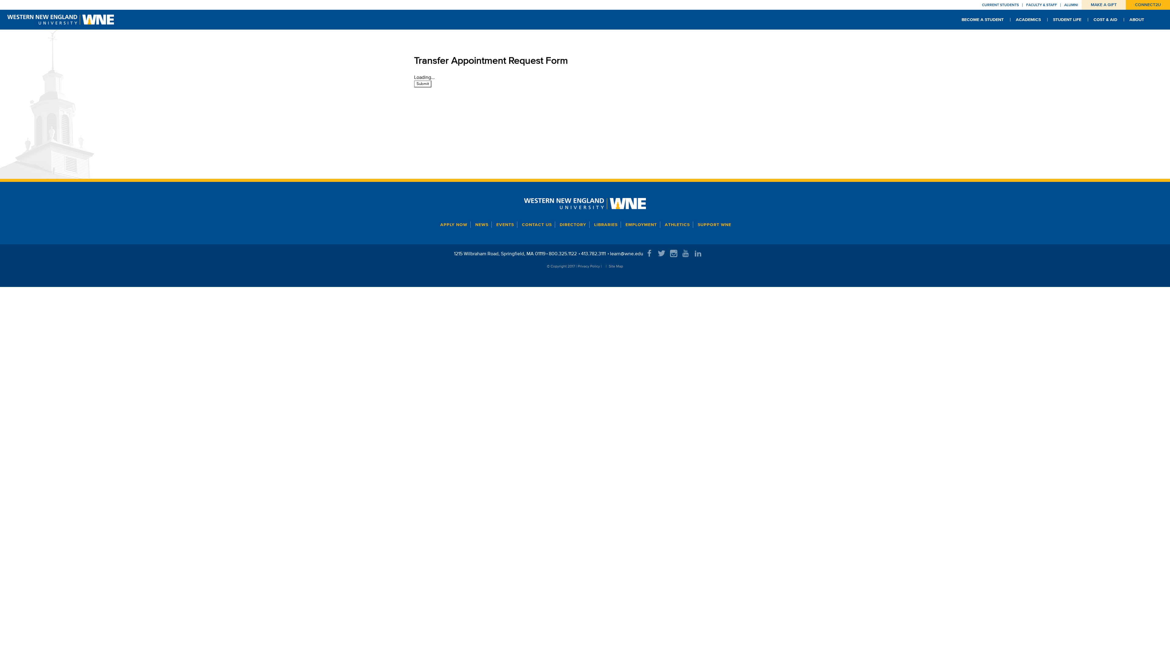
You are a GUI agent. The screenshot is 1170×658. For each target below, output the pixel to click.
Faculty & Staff (1041, 5)
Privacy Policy (589, 266)
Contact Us (537, 224)
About (1136, 19)
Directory (573, 224)
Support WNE (714, 224)
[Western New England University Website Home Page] (585, 203)
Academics (1028, 19)
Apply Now (453, 224)
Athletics (677, 224)
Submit (423, 83)
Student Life (1067, 19)
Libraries (606, 224)
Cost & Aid (1105, 19)
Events (505, 224)
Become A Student (983, 19)
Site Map (616, 266)
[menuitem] (983, 20)
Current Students (1000, 5)
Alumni (1071, 5)
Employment (641, 224)
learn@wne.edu (626, 253)
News (481, 224)
